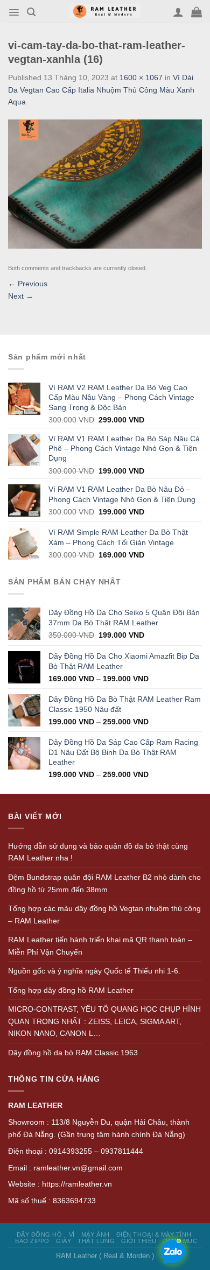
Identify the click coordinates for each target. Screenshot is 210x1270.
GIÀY (63, 1241)
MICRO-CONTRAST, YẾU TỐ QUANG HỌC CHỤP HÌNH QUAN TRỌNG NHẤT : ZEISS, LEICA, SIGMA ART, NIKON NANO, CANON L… (104, 1021)
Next (20, 296)
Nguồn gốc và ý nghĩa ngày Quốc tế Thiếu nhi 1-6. (94, 970)
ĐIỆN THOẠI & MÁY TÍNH (153, 1234)
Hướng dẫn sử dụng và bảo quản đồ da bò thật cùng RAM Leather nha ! (98, 852)
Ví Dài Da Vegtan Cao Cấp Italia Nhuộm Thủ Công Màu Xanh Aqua (101, 89)
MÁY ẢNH (95, 1234)
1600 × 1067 (141, 77)
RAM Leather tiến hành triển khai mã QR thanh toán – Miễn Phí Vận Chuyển (100, 945)
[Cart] (196, 12)
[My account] (178, 12)
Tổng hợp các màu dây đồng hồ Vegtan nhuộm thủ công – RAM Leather (104, 914)
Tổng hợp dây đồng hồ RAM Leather (71, 990)
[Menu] (13, 12)
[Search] (31, 12)
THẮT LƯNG (96, 1241)
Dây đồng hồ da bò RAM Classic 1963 (73, 1052)
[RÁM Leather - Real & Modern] (105, 11)
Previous (27, 283)
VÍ (72, 1234)
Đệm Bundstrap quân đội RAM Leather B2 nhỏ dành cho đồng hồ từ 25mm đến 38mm (104, 883)
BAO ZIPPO (32, 1241)
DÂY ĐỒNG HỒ (39, 1234)
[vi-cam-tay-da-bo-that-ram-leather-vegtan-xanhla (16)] (105, 183)
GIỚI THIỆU (138, 1241)
